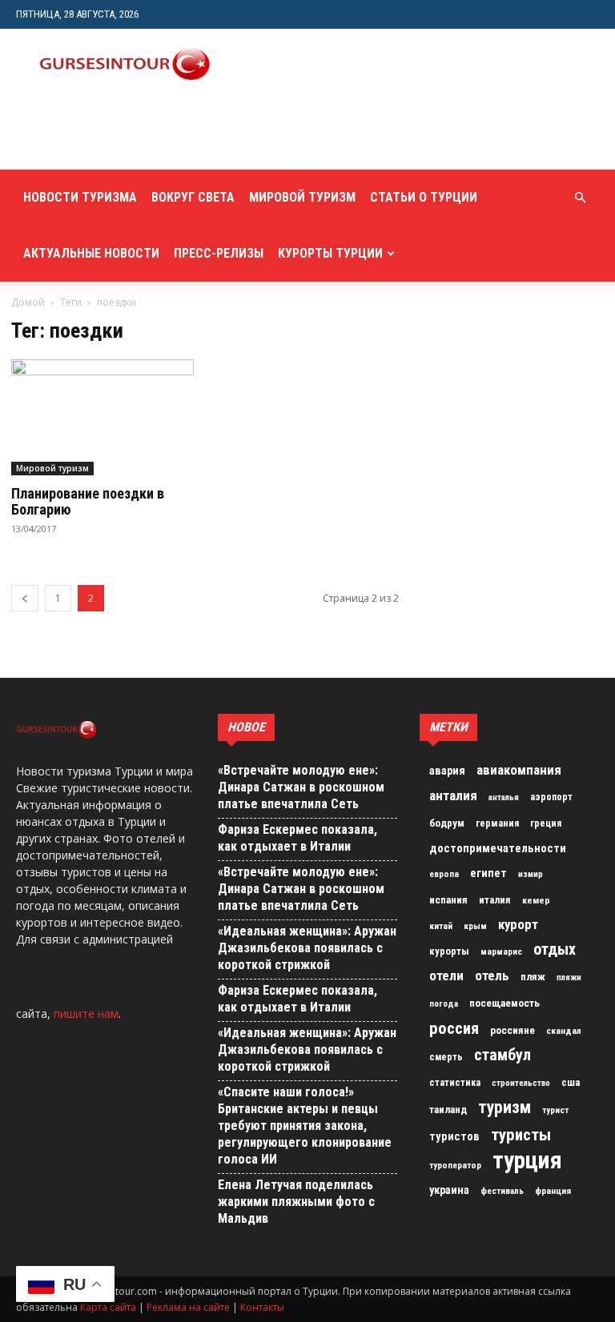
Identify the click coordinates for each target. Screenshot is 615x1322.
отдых (554, 950)
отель (492, 975)
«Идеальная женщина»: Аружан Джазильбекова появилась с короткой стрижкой (307, 947)
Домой (28, 302)
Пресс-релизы (218, 253)
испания (448, 900)
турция (527, 1160)
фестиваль (502, 1191)
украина (449, 1190)
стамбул (502, 1055)
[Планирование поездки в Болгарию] (102, 417)
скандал (563, 1030)
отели (446, 975)
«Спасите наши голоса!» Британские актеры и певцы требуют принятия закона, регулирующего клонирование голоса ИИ (305, 1125)
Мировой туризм (302, 197)
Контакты (262, 1307)
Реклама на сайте (188, 1307)
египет (488, 873)
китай (440, 925)
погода (443, 1004)
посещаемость (504, 1003)
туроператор (455, 1165)
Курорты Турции (330, 253)
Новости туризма (80, 197)
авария (447, 771)
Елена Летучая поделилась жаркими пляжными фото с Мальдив (296, 1201)
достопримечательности (497, 848)
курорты (449, 951)
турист (555, 1110)
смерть (446, 1057)
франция (553, 1190)
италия (495, 900)
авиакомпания (518, 770)
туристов (454, 1136)
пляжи (569, 977)
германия (497, 823)
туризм (504, 1108)
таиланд (448, 1110)
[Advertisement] (204, 134)
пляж (533, 977)
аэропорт (551, 797)
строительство (521, 1083)
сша (570, 1082)
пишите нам (86, 1013)
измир (530, 874)
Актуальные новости (91, 253)
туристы (521, 1135)
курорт (518, 924)
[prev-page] (24, 598)
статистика (454, 1082)
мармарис (501, 951)
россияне (512, 1030)
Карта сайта (108, 1307)
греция (545, 823)
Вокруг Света (193, 197)
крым (475, 925)
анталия (453, 795)
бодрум (446, 823)
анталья (503, 797)
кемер (536, 900)
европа (444, 874)
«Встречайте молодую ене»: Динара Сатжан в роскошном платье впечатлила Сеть (301, 787)
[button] (580, 198)
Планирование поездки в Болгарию (87, 501)
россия (454, 1028)
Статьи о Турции (423, 197)
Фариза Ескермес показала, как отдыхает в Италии (297, 838)
